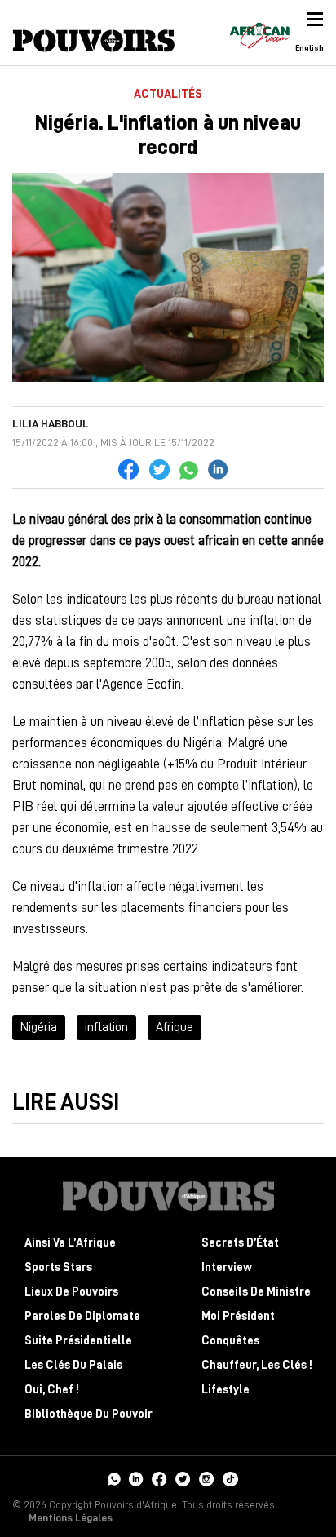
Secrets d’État (240, 1243)
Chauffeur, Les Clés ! (256, 1365)
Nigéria (38, 1027)
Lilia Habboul (50, 423)
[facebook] (159, 1477)
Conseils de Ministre (256, 1292)
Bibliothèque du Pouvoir (88, 1414)
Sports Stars (58, 1267)
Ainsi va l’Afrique (70, 1243)
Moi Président (238, 1316)
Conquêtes (230, 1341)
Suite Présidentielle (78, 1341)
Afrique (174, 1027)
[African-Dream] (259, 32)
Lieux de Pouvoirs (71, 1292)
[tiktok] (230, 1477)
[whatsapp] (114, 1477)
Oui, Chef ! (51, 1390)
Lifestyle (225, 1390)
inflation (106, 1027)
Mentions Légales (71, 1518)
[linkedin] (136, 1477)
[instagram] (206, 1477)
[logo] (93, 41)
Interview (226, 1267)
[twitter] (183, 1477)
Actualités (168, 94)
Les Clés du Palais (73, 1365)
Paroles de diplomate (82, 1316)
